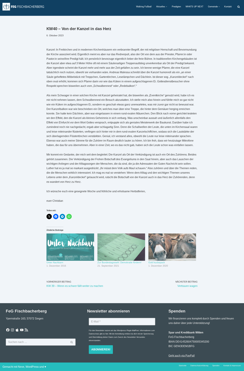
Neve (21, 366)
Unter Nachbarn (54, 262)
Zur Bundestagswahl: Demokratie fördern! (119, 262)
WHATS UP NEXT (194, 6)
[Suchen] (238, 6)
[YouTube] (22, 330)
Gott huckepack (156, 262)
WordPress (32, 366)
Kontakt (228, 6)
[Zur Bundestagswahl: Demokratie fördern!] (121, 247)
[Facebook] (8, 330)
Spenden (215, 366)
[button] (166, 6)
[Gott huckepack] (172, 247)
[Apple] (17, 330)
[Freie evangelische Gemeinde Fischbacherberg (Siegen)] (23, 6)
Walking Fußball (144, 6)
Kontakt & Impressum (232, 366)
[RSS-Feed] (26, 330)
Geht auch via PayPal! (181, 355)
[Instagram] (12, 330)
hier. (107, 334)
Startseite (182, 366)
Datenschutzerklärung (199, 366)
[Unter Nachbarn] (70, 247)
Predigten (176, 6)
